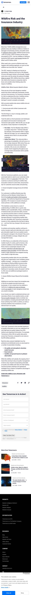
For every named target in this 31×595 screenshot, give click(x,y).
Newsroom (5, 559)
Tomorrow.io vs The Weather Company (11, 521)
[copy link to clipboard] (29, 383)
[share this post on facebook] (18, 383)
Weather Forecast (6, 509)
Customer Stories (6, 543)
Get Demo (23, 2)
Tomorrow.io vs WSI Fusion (9, 523)
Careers (4, 554)
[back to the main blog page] (3, 7)
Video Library (5, 541)
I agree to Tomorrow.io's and (16, 430)
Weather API (5, 505)
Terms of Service (10, 438)
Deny (22, 593)
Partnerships (5, 561)
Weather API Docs (6, 539)
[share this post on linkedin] (25, 383)
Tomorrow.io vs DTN (7, 519)
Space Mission (5, 556)
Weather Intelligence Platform (9, 503)
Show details (4, 587)
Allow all (8, 593)
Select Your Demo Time (8, 435)
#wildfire (4, 386)
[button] (29, 2)
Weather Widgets (6, 507)
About (3, 552)
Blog (3, 535)
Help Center (5, 537)
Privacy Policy (7, 585)
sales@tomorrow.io (7, 568)
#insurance (5, 382)
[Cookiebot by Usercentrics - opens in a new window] (23, 573)
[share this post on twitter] (21, 383)
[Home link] (6, 2)
